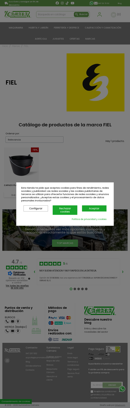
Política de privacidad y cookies (89, 219)
